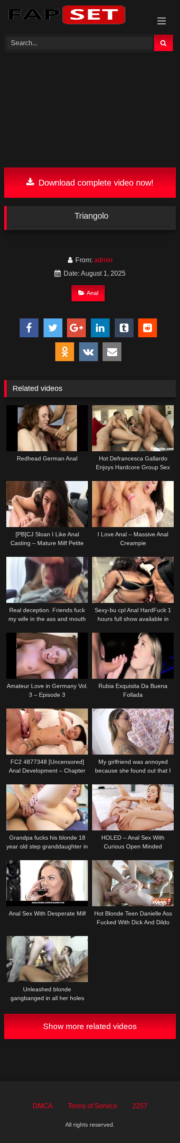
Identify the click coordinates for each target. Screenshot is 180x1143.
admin (103, 260)
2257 (139, 1105)
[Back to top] (154, 1118)
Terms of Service (92, 1105)
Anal (92, 293)
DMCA (43, 1105)
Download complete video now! (95, 182)
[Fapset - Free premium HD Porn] (73, 16)
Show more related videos (90, 1026)
